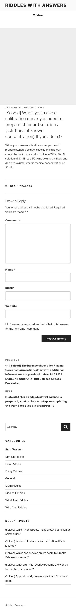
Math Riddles (13, 485)
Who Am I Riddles (16, 507)
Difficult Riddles (15, 456)
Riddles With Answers (36, 5)
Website (11, 306)
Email (9, 287)
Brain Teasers (21, 186)
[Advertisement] (38, 66)
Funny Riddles (13, 471)
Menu (39, 15)
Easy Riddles (13, 464)
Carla (40, 107)
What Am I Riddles (16, 500)
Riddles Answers (15, 605)
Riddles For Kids (15, 493)
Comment (13, 220)
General (10, 478)
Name (10, 269)
